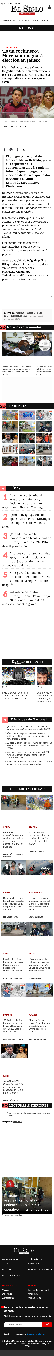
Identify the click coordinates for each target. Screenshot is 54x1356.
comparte (24, 149)
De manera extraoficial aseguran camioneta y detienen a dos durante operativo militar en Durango (22, 501)
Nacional (27, 28)
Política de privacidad (38, 1290)
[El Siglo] (23, 1257)
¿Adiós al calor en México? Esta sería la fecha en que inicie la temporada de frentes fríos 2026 (29, 745)
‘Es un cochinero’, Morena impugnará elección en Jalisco (28, 1114)
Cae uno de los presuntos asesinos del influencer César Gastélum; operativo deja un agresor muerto (28, 736)
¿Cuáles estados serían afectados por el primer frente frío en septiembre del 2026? (28, 728)
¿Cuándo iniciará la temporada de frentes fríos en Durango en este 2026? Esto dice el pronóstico (26, 540)
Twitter (11, 149)
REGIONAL (25, 21)
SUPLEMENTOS (10, 1259)
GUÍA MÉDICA (35, 1259)
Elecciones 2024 (9, 47)
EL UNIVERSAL (8, 126)
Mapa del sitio (34, 1297)
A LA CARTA (34, 1263)
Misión (5, 1290)
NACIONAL (36, 21)
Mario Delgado (34, 312)
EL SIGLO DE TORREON (40, 1269)
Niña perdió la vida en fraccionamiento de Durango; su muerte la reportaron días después (26, 579)
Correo (17, 149)
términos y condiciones (36, 1334)
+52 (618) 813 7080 (37, 1345)
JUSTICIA (16, 21)
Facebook (5, 149)
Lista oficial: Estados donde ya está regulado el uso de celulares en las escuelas (29, 763)
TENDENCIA (16, 406)
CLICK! (5, 1263)
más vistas (17, 1121)
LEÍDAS (14, 488)
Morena (20, 312)
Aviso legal (33, 1293)
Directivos (7, 1293)
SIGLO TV (7, 1269)
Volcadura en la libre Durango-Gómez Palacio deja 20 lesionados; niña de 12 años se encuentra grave (26, 598)
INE (6, 315)
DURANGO (6, 21)
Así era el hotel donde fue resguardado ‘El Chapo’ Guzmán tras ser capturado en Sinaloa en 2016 (28, 755)
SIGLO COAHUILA (11, 1275)
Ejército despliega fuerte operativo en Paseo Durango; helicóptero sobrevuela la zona (26, 521)
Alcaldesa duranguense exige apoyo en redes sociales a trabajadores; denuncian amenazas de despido (26, 559)
